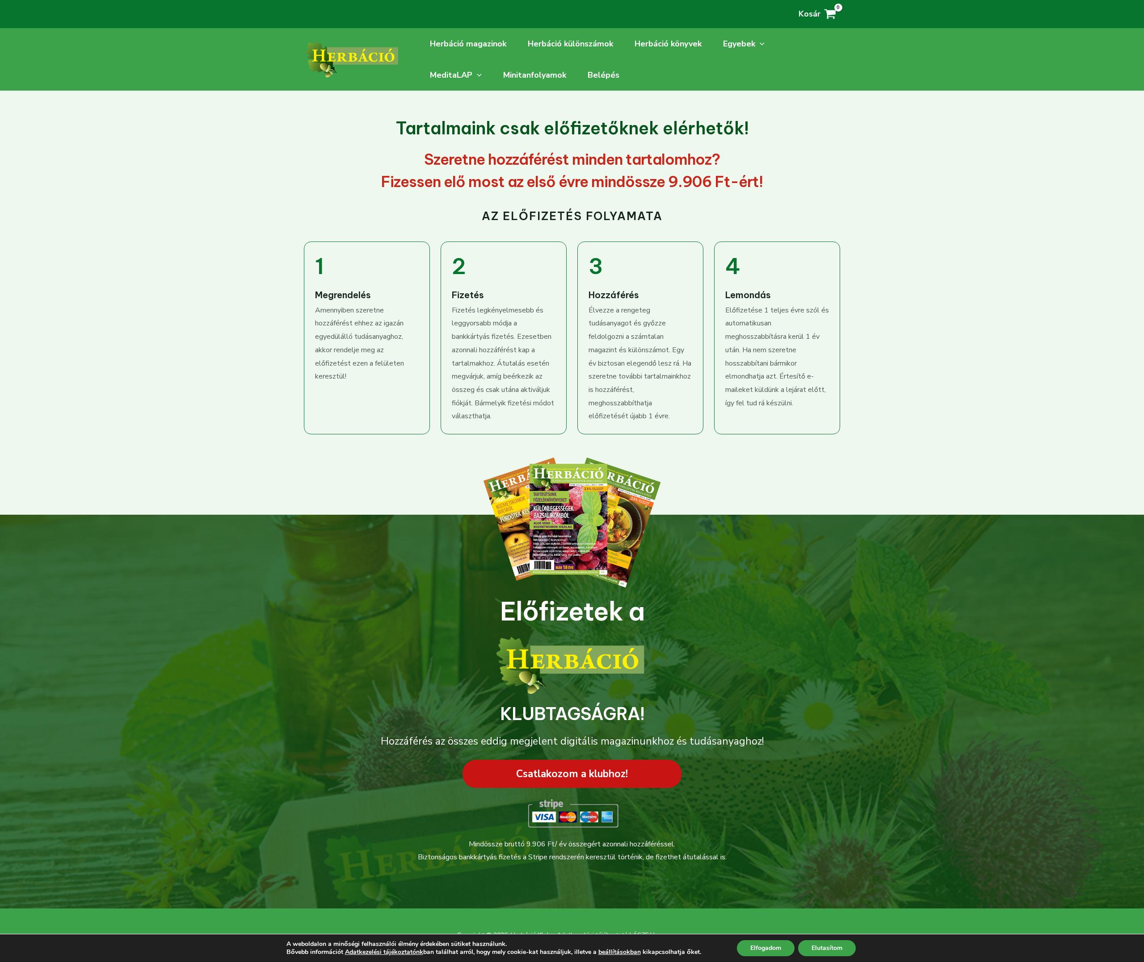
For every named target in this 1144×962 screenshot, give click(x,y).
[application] (760, 43)
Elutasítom (827, 948)
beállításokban (619, 952)
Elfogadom (765, 948)
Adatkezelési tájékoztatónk (384, 952)
